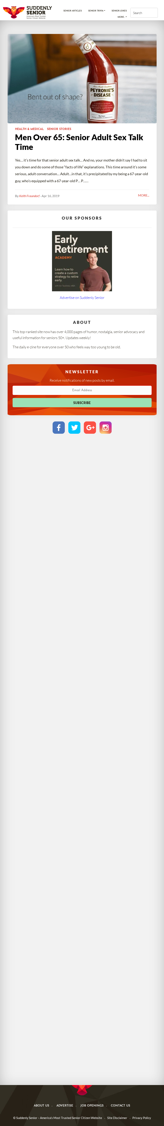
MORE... (143, 195)
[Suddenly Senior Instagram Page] (105, 427)
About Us (41, 1105)
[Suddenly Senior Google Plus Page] (90, 427)
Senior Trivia (95, 11)
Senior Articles (72, 11)
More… (121, 17)
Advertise (64, 1105)
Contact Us (120, 1105)
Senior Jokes (119, 11)
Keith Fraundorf (29, 196)
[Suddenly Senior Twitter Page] (74, 427)
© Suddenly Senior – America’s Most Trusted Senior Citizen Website (57, 1118)
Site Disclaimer (117, 1118)
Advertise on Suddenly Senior (82, 297)
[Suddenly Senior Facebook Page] (59, 427)
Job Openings (92, 1105)
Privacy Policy (141, 1118)
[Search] (151, 13)
